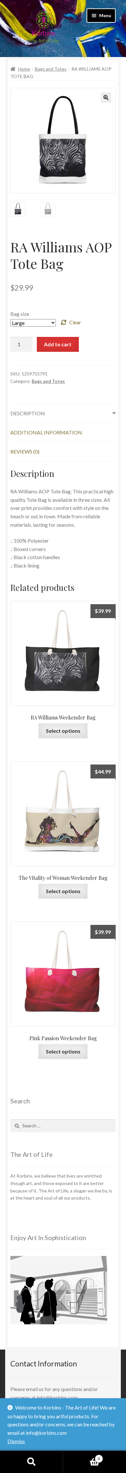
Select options (63, 731)
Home (24, 69)
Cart (81, 1456)
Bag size (19, 314)
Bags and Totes (51, 69)
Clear (75, 322)
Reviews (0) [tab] (24, 451)
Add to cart (57, 344)
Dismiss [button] (16, 1441)
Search (31, 1462)
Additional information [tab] (46, 432)
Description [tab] (27, 413)
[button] (106, 97)
